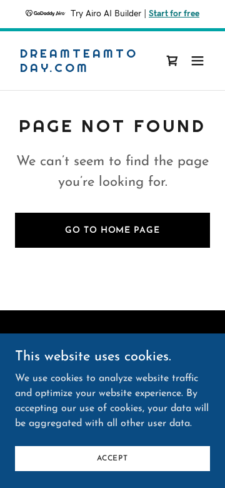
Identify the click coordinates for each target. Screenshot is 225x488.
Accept (112, 458)
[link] (83, 69)
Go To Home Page (112, 230)
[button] (197, 60)
